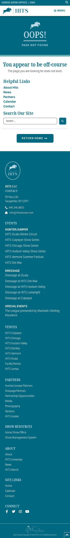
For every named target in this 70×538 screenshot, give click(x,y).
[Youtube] (27, 511)
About (8, 454)
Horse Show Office (15, 432)
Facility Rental (13, 363)
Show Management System (20, 437)
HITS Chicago (13, 338)
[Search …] (66, 2)
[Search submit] (63, 121)
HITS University (13, 459)
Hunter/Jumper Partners (18, 385)
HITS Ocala (11, 358)
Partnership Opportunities (19, 396)
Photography (12, 406)
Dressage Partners (15, 391)
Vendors (9, 411)
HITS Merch (12, 470)
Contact (8, 106)
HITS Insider (12, 416)
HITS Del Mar (12, 348)
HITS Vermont (13, 353)
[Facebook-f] (6, 511)
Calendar (9, 101)
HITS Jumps (12, 369)
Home (8, 486)
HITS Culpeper (13, 333)
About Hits (10, 87)
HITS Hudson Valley (16, 343)
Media (8, 401)
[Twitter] (13, 511)
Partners (9, 97)
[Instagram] (20, 511)
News (7, 92)
